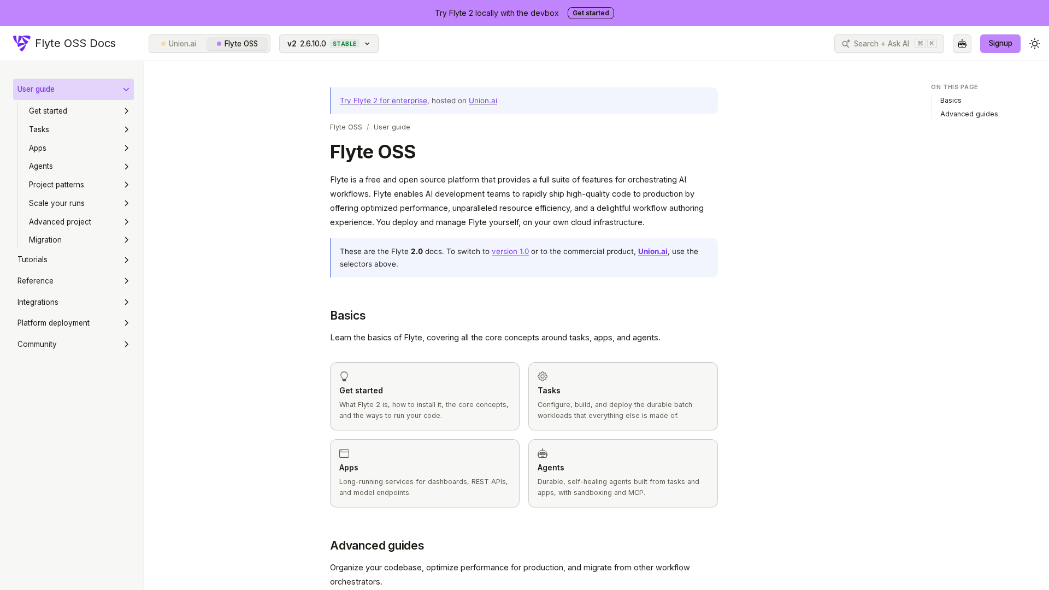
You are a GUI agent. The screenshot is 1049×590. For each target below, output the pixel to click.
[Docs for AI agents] (962, 43)
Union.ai (182, 43)
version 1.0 (510, 251)
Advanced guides (377, 545)
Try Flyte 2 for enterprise (383, 100)
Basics (348, 315)
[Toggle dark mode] (1035, 43)
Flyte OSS (241, 43)
